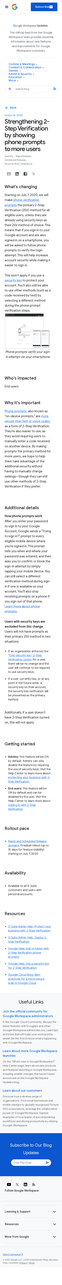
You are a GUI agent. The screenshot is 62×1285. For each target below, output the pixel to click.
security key (13, 280)
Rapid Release (24, 156)
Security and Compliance (18, 163)
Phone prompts (16, 411)
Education (16, 77)
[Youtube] (9, 1184)
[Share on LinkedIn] (17, 174)
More (13, 80)
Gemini (15, 70)
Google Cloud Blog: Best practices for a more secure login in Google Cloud (26, 979)
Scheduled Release (15, 160)
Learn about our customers (22, 1091)
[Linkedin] (25, 1184)
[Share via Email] (9, 174)
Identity (9, 156)
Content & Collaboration (26, 67)
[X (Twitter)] (17, 1184)
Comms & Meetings (23, 64)
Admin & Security (21, 74)
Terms (32, 1263)
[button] (31, 1211)
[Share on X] (33, 174)
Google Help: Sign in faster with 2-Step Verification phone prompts (28, 953)
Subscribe (44, 7)
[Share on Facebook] (25, 174)
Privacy (23, 1263)
